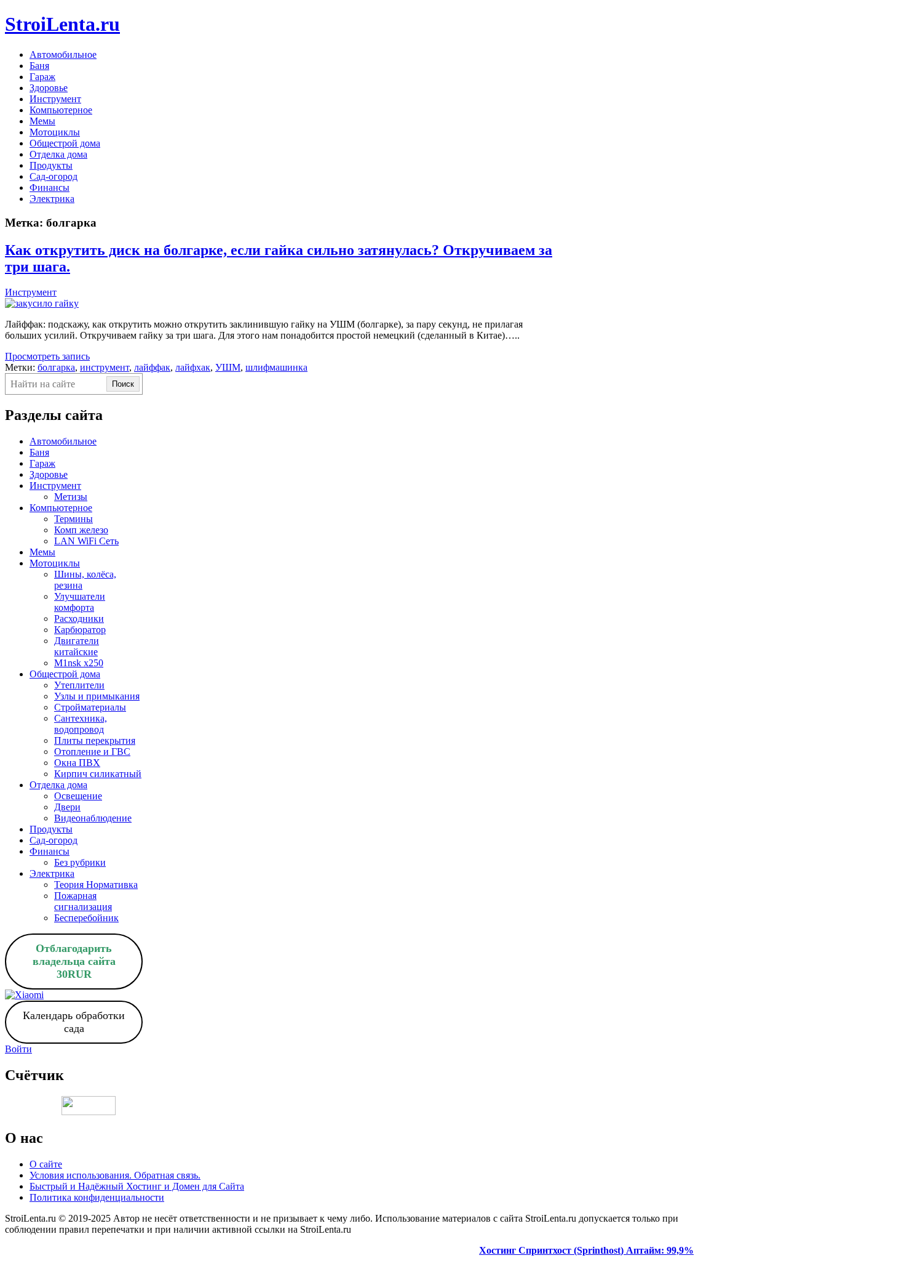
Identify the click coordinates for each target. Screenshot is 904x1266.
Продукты (51, 165)
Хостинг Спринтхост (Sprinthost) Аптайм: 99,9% (586, 1250)
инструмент (104, 367)
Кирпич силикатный (97, 773)
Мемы (42, 121)
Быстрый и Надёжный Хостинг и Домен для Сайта (137, 1186)
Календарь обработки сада (74, 1021)
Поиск (123, 384)
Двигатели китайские (76, 646)
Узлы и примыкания (97, 696)
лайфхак (192, 367)
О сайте (46, 1164)
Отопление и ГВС (92, 751)
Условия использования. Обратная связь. (115, 1175)
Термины (73, 519)
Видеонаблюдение (93, 818)
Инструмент (55, 99)
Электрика (52, 198)
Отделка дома (58, 154)
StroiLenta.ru (62, 24)
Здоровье (49, 88)
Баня (39, 65)
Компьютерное (61, 110)
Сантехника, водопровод (80, 724)
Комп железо (81, 530)
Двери (67, 807)
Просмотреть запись (47, 356)
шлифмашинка (276, 367)
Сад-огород (53, 176)
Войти (18, 1049)
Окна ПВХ (77, 762)
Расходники (79, 618)
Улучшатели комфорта (79, 602)
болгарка (56, 367)
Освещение (78, 796)
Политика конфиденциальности (97, 1197)
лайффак (152, 367)
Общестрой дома (65, 143)
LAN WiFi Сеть (86, 541)
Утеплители (79, 685)
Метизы (70, 496)
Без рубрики (80, 862)
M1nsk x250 (78, 663)
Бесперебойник (86, 918)
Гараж (42, 76)
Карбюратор (80, 629)
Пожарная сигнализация (83, 901)
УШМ (227, 367)
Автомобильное (63, 54)
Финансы (49, 187)
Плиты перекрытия (94, 740)
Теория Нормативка (96, 884)
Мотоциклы (55, 132)
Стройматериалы (90, 707)
